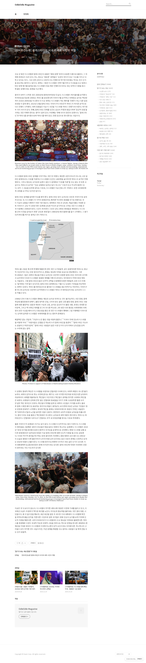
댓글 (16, 598)
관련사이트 (120, 654)
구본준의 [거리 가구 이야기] (124, 634)
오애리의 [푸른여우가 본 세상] (123, 641)
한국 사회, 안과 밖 (107, 102)
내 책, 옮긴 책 (105, 141)
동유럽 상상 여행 (106, 131)
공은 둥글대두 (105, 162)
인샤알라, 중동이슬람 (107, 110)
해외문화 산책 (105, 134)
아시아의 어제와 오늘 (107, 105)
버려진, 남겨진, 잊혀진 (108, 128)
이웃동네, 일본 (105, 108)
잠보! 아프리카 (105, 116)
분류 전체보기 (104, 84)
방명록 (26, 14)
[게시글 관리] (25, 543)
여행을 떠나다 (105, 159)
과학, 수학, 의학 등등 (107, 146)
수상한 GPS (105, 91)
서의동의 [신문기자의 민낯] (123, 627)
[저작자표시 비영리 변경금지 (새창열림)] (41, 543)
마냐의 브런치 (121, 647)
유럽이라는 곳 (105, 113)
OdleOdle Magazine (24, 4)
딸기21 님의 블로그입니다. (28, 612)
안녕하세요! (100, 77)
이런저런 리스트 (105, 144)
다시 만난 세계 (105, 100)
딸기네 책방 (103, 138)
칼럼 (102, 121)
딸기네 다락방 (105, 156)
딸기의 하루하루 (106, 153)
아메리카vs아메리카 (107, 119)
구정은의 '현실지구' (107, 94)
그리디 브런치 (121, 650)
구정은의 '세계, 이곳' (107, 97)
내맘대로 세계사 (104, 125)
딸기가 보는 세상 (105, 88)
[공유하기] (22, 543)
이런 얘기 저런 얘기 (106, 150)
